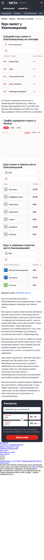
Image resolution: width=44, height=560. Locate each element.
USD (6, 128)
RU (42, 3)
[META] (13, 3)
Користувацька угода (9, 447)
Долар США (10, 61)
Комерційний (6, 13)
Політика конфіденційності (12, 445)
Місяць (34, 132)
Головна (4, 19)
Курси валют (9, 8)
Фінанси (12, 19)
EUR (12, 128)
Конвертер (23, 8)
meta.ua (34, 467)
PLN (18, 128)
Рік (39, 132)
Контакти (4, 450)
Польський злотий (13, 76)
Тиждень (27, 132)
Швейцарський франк (14, 91)
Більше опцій (22, 437)
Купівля (36, 184)
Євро (8, 69)
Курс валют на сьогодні (25, 19)
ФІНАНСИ (4, 443)
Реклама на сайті (7, 452)
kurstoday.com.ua (23, 293)
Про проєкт (5, 454)
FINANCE (23, 3)
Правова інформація (9, 448)
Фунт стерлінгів (12, 84)
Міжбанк (17, 13)
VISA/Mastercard (30, 13)
